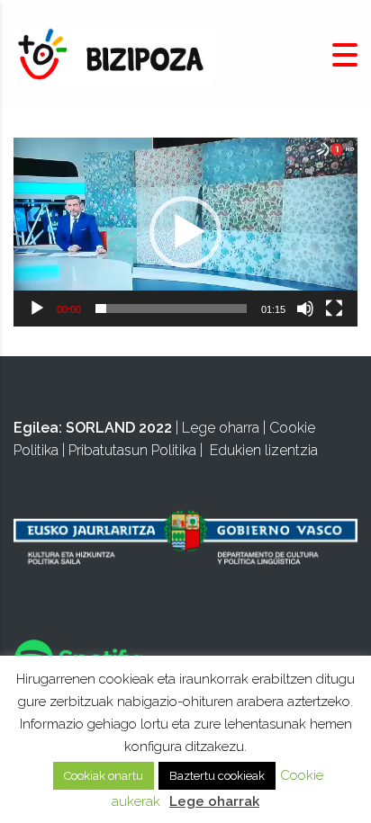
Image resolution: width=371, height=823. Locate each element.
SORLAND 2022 (119, 427)
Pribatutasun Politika (132, 450)
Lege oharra (220, 427)
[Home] (113, 54)
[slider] (171, 308)
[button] (185, 232)
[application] (185, 232)
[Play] (37, 309)
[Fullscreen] (334, 309)
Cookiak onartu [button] (103, 776)
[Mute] (305, 309)
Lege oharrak (214, 801)
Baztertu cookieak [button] (217, 776)
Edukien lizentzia (264, 450)
